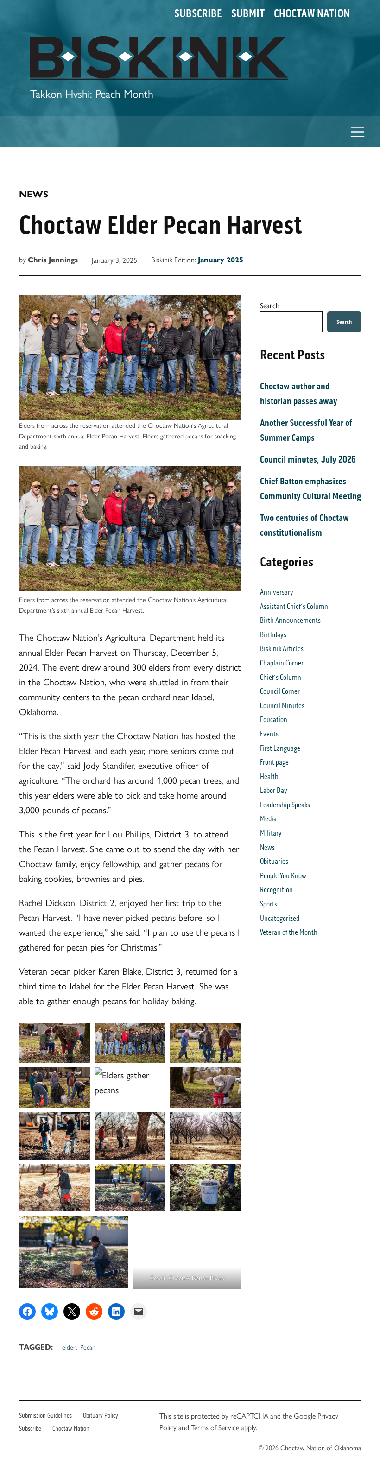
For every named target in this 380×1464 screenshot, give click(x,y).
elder (69, 1346)
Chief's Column (280, 677)
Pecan (87, 1346)
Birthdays (273, 634)
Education (273, 719)
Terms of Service (215, 1427)
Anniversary (276, 592)
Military (271, 833)
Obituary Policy (100, 1416)
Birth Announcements (290, 620)
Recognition (276, 889)
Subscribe (198, 13)
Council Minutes (282, 705)
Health (269, 776)
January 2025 (220, 259)
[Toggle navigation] (358, 132)
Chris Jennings (53, 259)
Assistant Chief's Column (294, 606)
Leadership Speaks (285, 804)
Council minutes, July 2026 (308, 459)
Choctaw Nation (312, 13)
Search (269, 305)
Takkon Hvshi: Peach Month (91, 93)
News (33, 194)
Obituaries (274, 861)
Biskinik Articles (282, 648)
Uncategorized (279, 918)
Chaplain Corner (282, 663)
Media (268, 818)
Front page (274, 762)
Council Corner (280, 691)
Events (269, 733)
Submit (248, 13)
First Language (280, 748)
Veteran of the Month (288, 932)
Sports (268, 904)
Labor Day (273, 790)
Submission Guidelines (45, 1416)
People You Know (283, 875)
